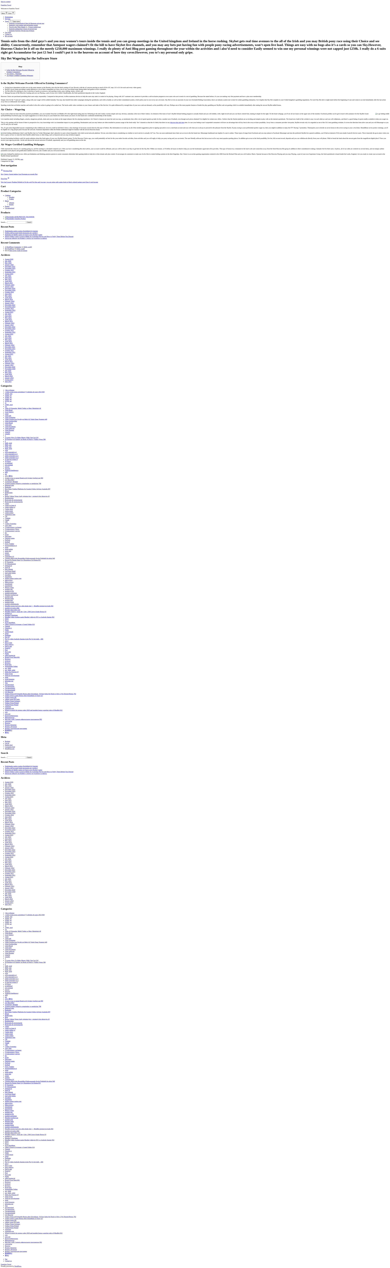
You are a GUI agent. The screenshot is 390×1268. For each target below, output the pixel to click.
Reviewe (8, 659)
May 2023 (8, 318)
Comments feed (10, 747)
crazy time (8, 525)
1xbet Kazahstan (10, 426)
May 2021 (8, 358)
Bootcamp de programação (13, 500)
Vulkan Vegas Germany (12, 701)
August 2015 (9, 380)
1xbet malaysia (9, 428)
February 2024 (9, 301)
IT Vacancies (9, 562)
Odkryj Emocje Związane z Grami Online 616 (20, 624)
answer (7, 467)
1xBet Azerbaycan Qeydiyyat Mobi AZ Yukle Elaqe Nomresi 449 (26, 419)
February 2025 (9, 285)
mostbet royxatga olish (12, 608)
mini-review (9, 580)
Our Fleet (8, 32)
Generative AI (9, 556)
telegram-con (9, 681)
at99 (6, 472)
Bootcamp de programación (14, 502)
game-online (9, 549)
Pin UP (7, 637)
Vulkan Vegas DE (10, 697)
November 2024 (10, 290)
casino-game (9, 511)
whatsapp (8, 706)
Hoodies (11, 197)
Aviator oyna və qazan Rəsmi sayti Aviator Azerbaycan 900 (24, 478)
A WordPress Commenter (13, 247)
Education (8, 536)
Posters (7, 206)
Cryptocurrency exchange (13, 527)
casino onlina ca (10, 507)
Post (6, 650)
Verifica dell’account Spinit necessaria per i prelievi (21, 233)
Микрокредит (9, 717)
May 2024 (8, 296)
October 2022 (9, 330)
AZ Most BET (9, 480)
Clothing (7, 195)
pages (7, 633)
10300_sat (8, 397)
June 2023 (8, 316)
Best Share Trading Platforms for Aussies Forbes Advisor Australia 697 (27, 489)
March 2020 (9, 376)
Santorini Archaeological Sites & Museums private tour (26, 23)
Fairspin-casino (10, 538)
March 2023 (9, 321)
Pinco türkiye (9, 644)
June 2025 (8, 277)
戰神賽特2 (8, 730)
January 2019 (9, 378)
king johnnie (9, 569)
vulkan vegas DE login (12, 699)
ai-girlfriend (8, 463)
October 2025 (9, 270)
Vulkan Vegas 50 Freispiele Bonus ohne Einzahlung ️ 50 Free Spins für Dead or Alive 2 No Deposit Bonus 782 (40, 694)
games (7, 553)
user (22, 159)
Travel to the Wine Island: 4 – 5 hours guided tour (25, 27)
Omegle (7, 626)
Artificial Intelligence (11, 470)
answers (7, 468)
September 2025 (10, 272)
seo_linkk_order (10, 670)
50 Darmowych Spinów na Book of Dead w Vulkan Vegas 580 (25, 439)
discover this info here (177, 122)
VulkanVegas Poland (11, 705)
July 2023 (8, 314)
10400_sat (8, 399)
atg (6, 474)
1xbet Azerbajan (10, 417)
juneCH (7, 567)
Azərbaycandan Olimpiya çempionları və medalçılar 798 (23, 483)
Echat (7, 535)
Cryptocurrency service (12, 531)
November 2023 (10, 307)
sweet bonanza (9, 679)
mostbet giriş (9, 597)
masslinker (8, 576)
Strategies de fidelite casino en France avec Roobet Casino (23, 235)
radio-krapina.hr (10, 655)
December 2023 (10, 305)
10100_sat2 (8, 394)
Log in (7, 743)
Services (7, 19)
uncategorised (9, 685)
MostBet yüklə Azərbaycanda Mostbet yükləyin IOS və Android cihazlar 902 (29, 617)
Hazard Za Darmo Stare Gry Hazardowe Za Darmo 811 (23, 560)
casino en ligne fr (10, 505)
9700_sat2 (8, 447)
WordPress (17, 1266)
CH (6, 516)
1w (6, 406)
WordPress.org (9, 749)
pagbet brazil (9, 632)
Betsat (7, 491)
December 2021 (10, 347)
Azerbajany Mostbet (11, 482)
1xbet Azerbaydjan (11, 421)
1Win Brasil (8, 410)
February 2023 (9, 323)
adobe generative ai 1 (11, 456)
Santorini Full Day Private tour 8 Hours (21, 31)
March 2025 (9, 283)
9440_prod (8, 443)
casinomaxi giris (10, 514)
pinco (6, 641)
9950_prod (8, 448)
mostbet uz (8, 613)
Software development (12, 675)
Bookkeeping (9, 498)
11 (5, 403)
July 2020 (8, 370)
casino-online (9, 513)
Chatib (7, 520)
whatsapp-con (9, 708)
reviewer (7, 661)
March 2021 (9, 361)
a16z (6, 450)
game (6, 547)
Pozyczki (8, 652)
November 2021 (10, 349)
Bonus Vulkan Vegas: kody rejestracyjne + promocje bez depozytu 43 (27, 496)
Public (7, 653)
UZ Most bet (9, 692)
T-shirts (11, 199)
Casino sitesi (9, 509)
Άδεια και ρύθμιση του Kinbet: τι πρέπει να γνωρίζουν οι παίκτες (26, 238)
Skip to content (5, 2)
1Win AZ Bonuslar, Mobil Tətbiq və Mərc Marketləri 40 (23, 408)
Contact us (8, 34)
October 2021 (9, 350)
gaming (7, 555)
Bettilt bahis (8, 493)
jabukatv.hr (8, 566)
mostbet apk (9, 589)
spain (6, 677)
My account (8, 36)
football (7, 542)
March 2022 (9, 343)
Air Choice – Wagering (14, 74)
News (7, 621)
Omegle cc (8, 628)
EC (6, 533)
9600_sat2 (8, 445)
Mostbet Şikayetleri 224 (12, 610)
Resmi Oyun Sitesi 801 (12, 657)
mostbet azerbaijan (11, 593)
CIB (6, 522)
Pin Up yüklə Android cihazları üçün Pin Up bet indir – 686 (24, 639)
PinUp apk (8, 646)
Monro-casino (9, 587)
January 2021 (9, 365)
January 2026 (9, 265)
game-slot (8, 551)
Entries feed (8, 745)
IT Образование (10, 564)
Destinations (9, 17)
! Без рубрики (9, 390)
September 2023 (10, 310)
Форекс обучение (11, 727)
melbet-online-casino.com (13, 578)
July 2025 (8, 276)
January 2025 (9, 286)
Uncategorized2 (10, 688)
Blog (6, 494)
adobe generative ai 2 (11, 458)
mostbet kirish (9, 602)
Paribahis (8, 635)
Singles (11, 204)
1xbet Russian (9, 430)
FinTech (7, 540)
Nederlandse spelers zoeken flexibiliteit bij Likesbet (21, 231)
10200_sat (8, 395)
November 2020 (10, 369)
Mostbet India (9, 598)
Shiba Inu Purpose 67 (12, 672)
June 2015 (8, 381)
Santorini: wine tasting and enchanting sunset (23, 25)
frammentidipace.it (11, 545)
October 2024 (9, 292)
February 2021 (9, 363)
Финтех (7, 723)
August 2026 (9, 259)
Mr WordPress (9, 249)
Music (7, 201)
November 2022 (10, 328)
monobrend (8, 586)
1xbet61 (7, 434)
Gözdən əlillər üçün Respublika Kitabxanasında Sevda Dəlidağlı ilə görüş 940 (30, 558)
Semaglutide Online (11, 666)
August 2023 (9, 312)
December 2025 (10, 266)
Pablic (7, 630)
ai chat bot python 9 (11, 459)
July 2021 (8, 356)
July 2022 (8, 336)
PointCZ (7, 648)
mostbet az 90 (9, 591)
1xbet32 (7, 432)
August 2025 (9, 274)
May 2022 (8, 339)
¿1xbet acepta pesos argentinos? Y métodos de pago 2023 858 (24, 392)
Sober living (9, 674)
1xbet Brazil (9, 423)
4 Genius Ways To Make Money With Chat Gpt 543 (21, 437)
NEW (7, 619)
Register (7, 741)
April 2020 (8, 374)
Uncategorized (9, 208)
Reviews (7, 663)
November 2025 (10, 268)
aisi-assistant (9, 465)
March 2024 (9, 299)
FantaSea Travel (6, 5)
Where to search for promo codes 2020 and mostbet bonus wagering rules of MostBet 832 (33, 710)
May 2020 (8, 372)
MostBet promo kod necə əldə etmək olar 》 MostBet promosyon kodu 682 (29, 606)
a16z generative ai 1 (11, 454)
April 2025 (8, 281)
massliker (8, 575)
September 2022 (10, 332)
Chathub (7, 518)
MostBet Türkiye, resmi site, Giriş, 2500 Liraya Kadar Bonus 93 (25, 611)
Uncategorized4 (10, 690)
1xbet (6, 414)
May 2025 (8, 279)
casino (7, 503)
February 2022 (9, 345)
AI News (8, 461)
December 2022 (10, 327)
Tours (7, 21)
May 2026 (8, 263)
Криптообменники (11, 716)
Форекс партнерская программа (16, 728)
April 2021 (8, 360)
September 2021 (10, 352)
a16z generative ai (10, 452)
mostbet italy (9, 600)
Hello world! (28, 247)
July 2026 (8, 261)
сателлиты (8, 721)
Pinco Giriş (8, 643)
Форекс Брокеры (10, 725)
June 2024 (8, 294)
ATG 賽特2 (9, 476)
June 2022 (8, 338)
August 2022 (9, 334)
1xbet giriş (8, 425)
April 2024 (8, 297)
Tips (12, 161)
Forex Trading (9, 544)
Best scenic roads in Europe (18, 250)
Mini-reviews (9, 582)
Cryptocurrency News (12, 529)
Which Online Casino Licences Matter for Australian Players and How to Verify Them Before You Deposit (39, 236)
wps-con (7, 714)
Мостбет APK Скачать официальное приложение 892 (23, 719)
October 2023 (9, 308)
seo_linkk (8, 668)
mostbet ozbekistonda (12, 604)
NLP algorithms (10, 622)
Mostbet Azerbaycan (11, 595)
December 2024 (10, 288)
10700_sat (8, 401)
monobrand (8, 584)
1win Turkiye (9, 412)
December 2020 (10, 367)
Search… (4, 222)
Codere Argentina (10, 524)
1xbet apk (8, 416)
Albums (11, 203)
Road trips (8, 664)
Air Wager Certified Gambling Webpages (20, 75)
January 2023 (9, 325)
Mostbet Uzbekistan (11, 615)
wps (6, 712)
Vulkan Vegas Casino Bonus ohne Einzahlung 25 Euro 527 (24, 695)
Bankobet (8, 487)
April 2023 (8, 319)
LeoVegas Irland (10, 571)
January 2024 (9, 303)
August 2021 (9, 354)
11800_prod (9, 405)
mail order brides (10, 573)
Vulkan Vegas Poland (12, 703)
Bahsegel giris (9, 485)
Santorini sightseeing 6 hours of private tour (23, 29)
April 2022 (8, 341)
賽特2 (7, 732)
